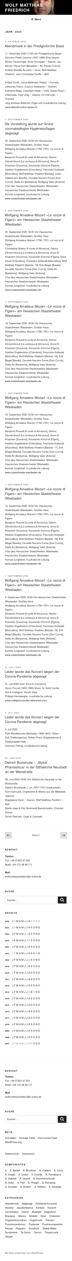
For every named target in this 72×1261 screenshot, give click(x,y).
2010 (7, 1024)
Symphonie (11, 1232)
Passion (50, 1220)
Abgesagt (27, 1203)
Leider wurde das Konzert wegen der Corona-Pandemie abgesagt (32, 674)
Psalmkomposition (52, 1224)
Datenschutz (12, 1153)
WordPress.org (13, 1142)
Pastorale (34, 1224)
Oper (43, 1216)
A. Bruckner (29, 1170)
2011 (7, 1018)
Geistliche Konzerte (46, 1203)
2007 (7, 1043)
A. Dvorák (36, 1174)
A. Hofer (9, 1182)
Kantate (40, 1207)
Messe (22, 1216)
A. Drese (23, 1174)
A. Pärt (21, 1182)
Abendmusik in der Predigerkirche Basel (34, 45)
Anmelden (10, 1138)
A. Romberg (48, 1182)
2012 (7, 1011)
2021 (7, 953)
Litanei (25, 1211)
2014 (7, 998)
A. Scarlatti (11, 1186)
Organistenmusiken (15, 1220)
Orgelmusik (36, 1220)
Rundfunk (34, 1228)
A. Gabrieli (10, 1178)
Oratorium (54, 1216)
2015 (7, 992)
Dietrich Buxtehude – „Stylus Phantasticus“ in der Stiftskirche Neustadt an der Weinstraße (36, 767)
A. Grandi (25, 1178)
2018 (7, 973)
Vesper (9, 1236)
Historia (9, 1207)
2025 (7, 927)
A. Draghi (10, 1174)
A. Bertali (15, 1170)
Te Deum (26, 1232)
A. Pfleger (33, 1182)
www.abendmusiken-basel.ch (21, 107)
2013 (7, 1005)
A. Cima (58, 1170)
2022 (7, 947)
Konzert (52, 1207)
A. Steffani (40, 1186)
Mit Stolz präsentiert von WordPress (24, 1253)
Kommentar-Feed (47, 1138)
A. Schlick (25, 1186)
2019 (7, 966)
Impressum (28, 1153)
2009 (7, 1031)
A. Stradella (55, 1186)
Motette (33, 1216)
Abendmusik (12, 1203)
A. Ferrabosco (53, 1174)
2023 (7, 940)
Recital (9, 1228)
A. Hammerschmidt (44, 1178)
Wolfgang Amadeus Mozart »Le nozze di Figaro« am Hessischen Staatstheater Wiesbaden (35, 219)
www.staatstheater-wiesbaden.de (23, 198)
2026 (7, 921)
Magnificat (50, 1211)
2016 (7, 985)
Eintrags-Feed (27, 1138)
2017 (7, 979)
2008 (7, 1037)
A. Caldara (45, 1170)
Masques (10, 1216)
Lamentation (11, 1211)
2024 (7, 934)
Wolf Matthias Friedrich (24, 7)
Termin (37, 1232)
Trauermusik (51, 1232)
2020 (7, 960)
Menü (38, 19)
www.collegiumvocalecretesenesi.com (26, 700)
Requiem (21, 1228)
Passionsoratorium (15, 1224)
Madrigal (36, 1211)
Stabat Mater (50, 1228)
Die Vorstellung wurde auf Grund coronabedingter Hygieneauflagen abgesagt (30, 128)
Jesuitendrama (25, 1207)
